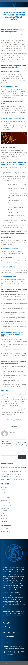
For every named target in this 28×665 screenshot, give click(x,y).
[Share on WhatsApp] (7, 420)
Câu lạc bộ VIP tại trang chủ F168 (11, 471)
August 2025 (5, 513)
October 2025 (5, 508)
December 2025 (6, 503)
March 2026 (4, 495)
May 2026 (4, 489)
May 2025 (4, 521)
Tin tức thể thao (14, 10)
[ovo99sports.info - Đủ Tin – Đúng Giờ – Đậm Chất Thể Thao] (14, 4)
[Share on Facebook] (10, 420)
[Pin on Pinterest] (18, 420)
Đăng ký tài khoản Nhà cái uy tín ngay (12, 479)
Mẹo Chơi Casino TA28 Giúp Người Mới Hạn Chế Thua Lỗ (20, 444)
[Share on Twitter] (12, 420)
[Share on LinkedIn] (20, 420)
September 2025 (6, 510)
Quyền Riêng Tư (9, 636)
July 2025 (4, 516)
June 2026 (4, 487)
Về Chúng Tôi (8, 627)
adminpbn (21, 24)
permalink (14, 426)
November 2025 (6, 505)
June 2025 (4, 518)
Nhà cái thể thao (6, 529)
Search (3, 454)
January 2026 (5, 500)
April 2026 (4, 492)
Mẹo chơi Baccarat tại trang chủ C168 (12, 474)
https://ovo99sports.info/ (17, 648)
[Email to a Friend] (15, 420)
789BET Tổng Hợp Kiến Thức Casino (12, 477)
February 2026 (5, 497)
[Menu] (2, 5)
